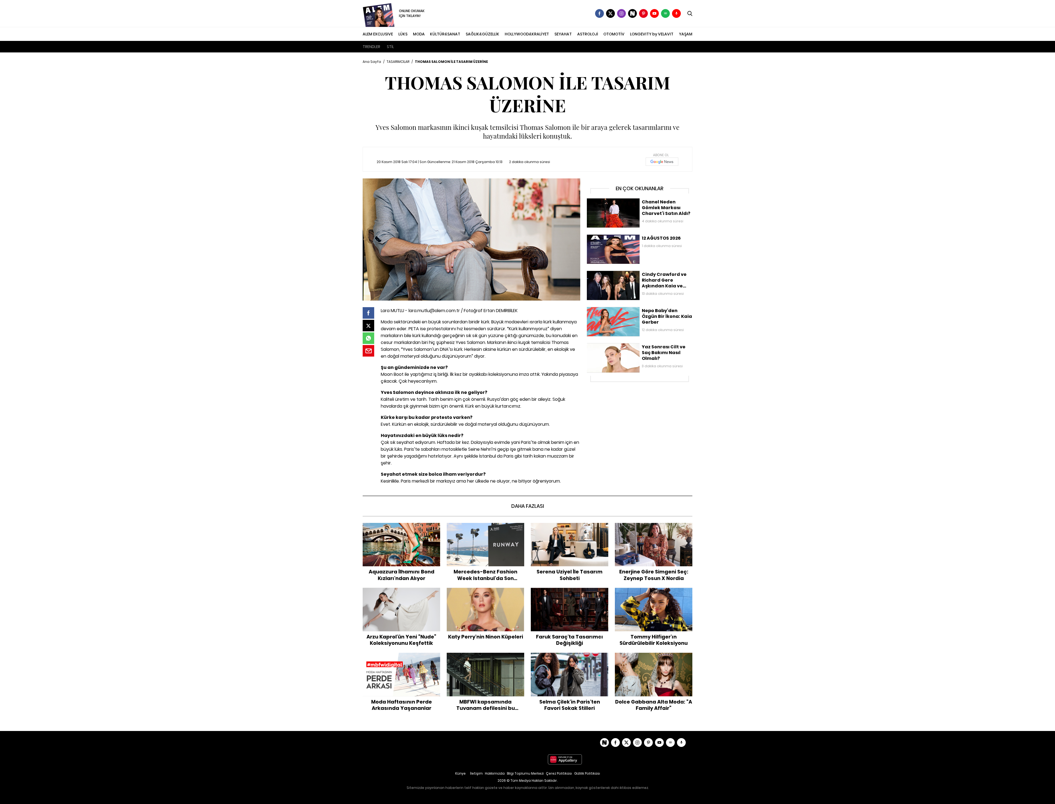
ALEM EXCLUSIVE (378, 34)
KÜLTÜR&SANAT (445, 34)
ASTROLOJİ (587, 34)
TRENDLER (371, 46)
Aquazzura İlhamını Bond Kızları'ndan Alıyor (401, 528)
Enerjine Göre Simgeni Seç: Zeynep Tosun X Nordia (653, 528)
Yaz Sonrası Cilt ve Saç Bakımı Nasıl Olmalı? (628, 346)
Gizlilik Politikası (587, 773)
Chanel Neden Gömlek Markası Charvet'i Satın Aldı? (636, 201)
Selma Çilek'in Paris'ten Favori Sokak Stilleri (569, 658)
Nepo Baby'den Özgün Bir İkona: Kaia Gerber (628, 309)
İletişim (476, 773)
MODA (419, 34)
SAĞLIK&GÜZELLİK (482, 34)
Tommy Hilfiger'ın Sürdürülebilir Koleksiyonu (653, 593)
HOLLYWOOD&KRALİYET (527, 34)
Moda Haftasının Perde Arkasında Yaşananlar (401, 658)
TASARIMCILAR (398, 61)
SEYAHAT (563, 34)
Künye (460, 773)
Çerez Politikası (559, 773)
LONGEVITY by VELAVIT (651, 34)
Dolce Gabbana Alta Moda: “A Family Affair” (654, 658)
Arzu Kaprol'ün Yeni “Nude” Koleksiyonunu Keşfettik (401, 593)
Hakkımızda (495, 773)
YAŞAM (685, 34)
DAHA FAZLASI (527, 506)
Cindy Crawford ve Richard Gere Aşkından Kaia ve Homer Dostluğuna (634, 276)
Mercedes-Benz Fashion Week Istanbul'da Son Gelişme (485, 528)
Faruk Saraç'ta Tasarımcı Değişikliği (569, 590)
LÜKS (402, 34)
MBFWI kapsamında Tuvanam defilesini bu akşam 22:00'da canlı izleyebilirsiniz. (486, 658)
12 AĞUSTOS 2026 (603, 237)
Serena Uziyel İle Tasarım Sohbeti (569, 525)
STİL (390, 46)
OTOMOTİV (613, 34)
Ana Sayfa (372, 61)
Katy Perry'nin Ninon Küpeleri (485, 590)
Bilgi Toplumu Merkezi (525, 773)
